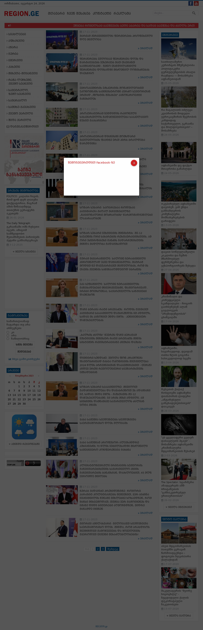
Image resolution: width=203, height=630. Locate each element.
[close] (134, 163)
